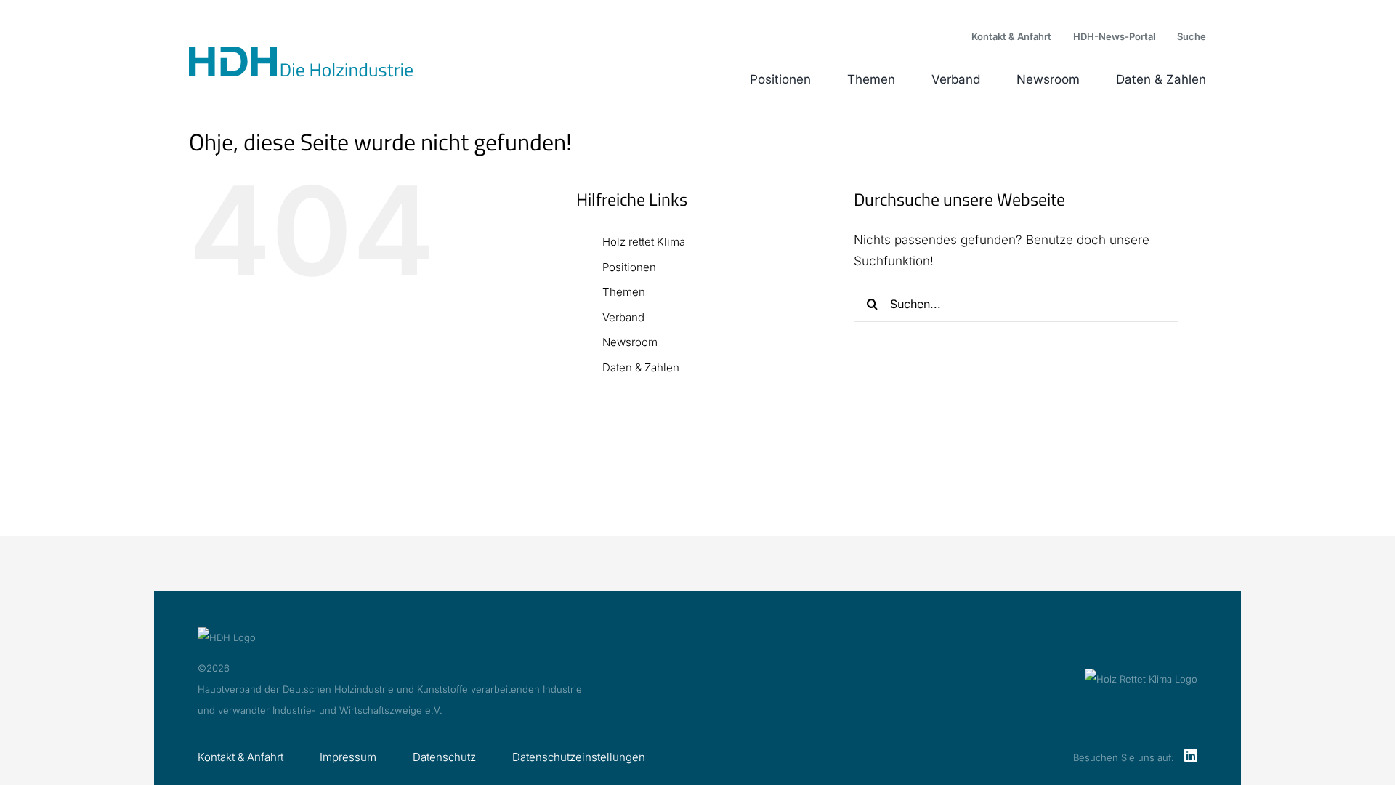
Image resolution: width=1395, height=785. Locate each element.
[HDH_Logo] (301, 52)
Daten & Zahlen (640, 367)
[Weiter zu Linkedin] (1190, 757)
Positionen (629, 267)
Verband (623, 317)
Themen (623, 292)
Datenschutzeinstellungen (578, 757)
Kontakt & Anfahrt (240, 757)
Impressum (348, 757)
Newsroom (630, 342)
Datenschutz (444, 757)
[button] (1191, 37)
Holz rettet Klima (643, 242)
